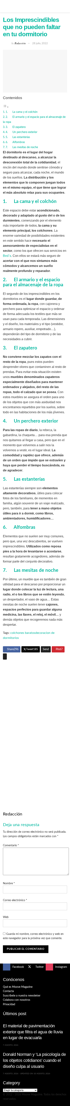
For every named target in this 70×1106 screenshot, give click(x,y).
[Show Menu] (4, 6)
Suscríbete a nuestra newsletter (21, 995)
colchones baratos (22, 632)
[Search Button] (65, 6)
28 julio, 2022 (40, 43)
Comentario (11, 845)
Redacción (20, 43)
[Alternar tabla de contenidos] (6, 107)
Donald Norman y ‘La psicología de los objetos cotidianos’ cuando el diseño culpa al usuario (34, 1060)
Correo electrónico (15, 900)
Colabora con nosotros (16, 1000)
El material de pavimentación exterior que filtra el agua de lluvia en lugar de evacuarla (33, 1031)
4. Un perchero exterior (21, 132)
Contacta (8, 991)
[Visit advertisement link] (35, 695)
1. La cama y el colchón (22, 111)
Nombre (9, 883)
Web (6, 917)
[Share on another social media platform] (5, 656)
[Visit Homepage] (35, 6)
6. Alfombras (15, 142)
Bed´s (7, 255)
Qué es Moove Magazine (17, 987)
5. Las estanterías (18, 137)
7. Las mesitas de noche (22, 147)
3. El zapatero (16, 127)
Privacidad (9, 1004)
